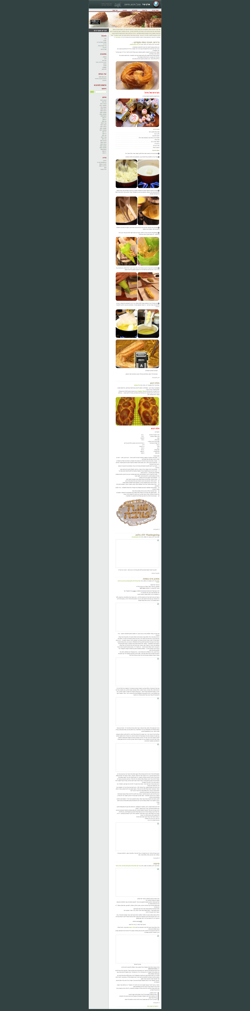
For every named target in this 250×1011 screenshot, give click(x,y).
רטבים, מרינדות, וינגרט (101, 62)
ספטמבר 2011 (103, 105)
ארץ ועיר (104, 47)
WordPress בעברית (101, 162)
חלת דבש (154, 383)
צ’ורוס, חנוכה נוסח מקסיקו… (145, 42)
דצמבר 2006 (103, 142)
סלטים (104, 65)
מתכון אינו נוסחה (151, 579)
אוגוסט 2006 (103, 149)
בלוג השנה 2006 (102, 76)
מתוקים (104, 57)
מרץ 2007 (104, 138)
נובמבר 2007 (103, 126)
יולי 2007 (104, 131)
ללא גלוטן (104, 69)
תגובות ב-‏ (103, 164)
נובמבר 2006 (103, 144)
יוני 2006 (104, 153)
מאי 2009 (104, 121)
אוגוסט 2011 (103, 107)
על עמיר (144, 10)
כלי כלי (104, 44)
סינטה (156, 863)
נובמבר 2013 (103, 100)
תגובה (155, 573)
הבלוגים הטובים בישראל (100, 78)
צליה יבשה (132, 927)
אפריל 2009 (103, 123)
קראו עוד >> (117, 37)
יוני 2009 (104, 119)
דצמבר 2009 (103, 109)
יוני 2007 (104, 133)
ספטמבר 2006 (103, 147)
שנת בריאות (103, 49)
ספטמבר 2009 (103, 114)
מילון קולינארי (124, 865)
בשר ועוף (104, 60)
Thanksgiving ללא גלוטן (147, 535)
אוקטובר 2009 (103, 112)
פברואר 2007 (103, 140)
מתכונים (134, 10)
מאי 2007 (104, 135)
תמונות (125, 10)
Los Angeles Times (140, 391)
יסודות (104, 40)
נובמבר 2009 (103, 110)
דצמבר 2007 (103, 124)
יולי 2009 (104, 117)
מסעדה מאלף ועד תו (101, 42)
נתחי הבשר (118, 865)
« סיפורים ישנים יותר (152, 1006)
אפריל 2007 (103, 137)
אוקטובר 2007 (103, 128)
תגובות (155, 377)
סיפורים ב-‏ (102, 165)
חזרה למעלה (103, 169)
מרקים (104, 64)
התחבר (104, 160)
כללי (105, 38)
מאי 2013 (104, 102)
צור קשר (114, 10)
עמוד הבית (155, 10)
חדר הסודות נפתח (102, 45)
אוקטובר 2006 (103, 146)
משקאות (104, 67)
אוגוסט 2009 (103, 116)
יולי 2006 (104, 151)
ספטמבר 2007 (103, 130)
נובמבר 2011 (103, 103)
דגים (105, 58)
